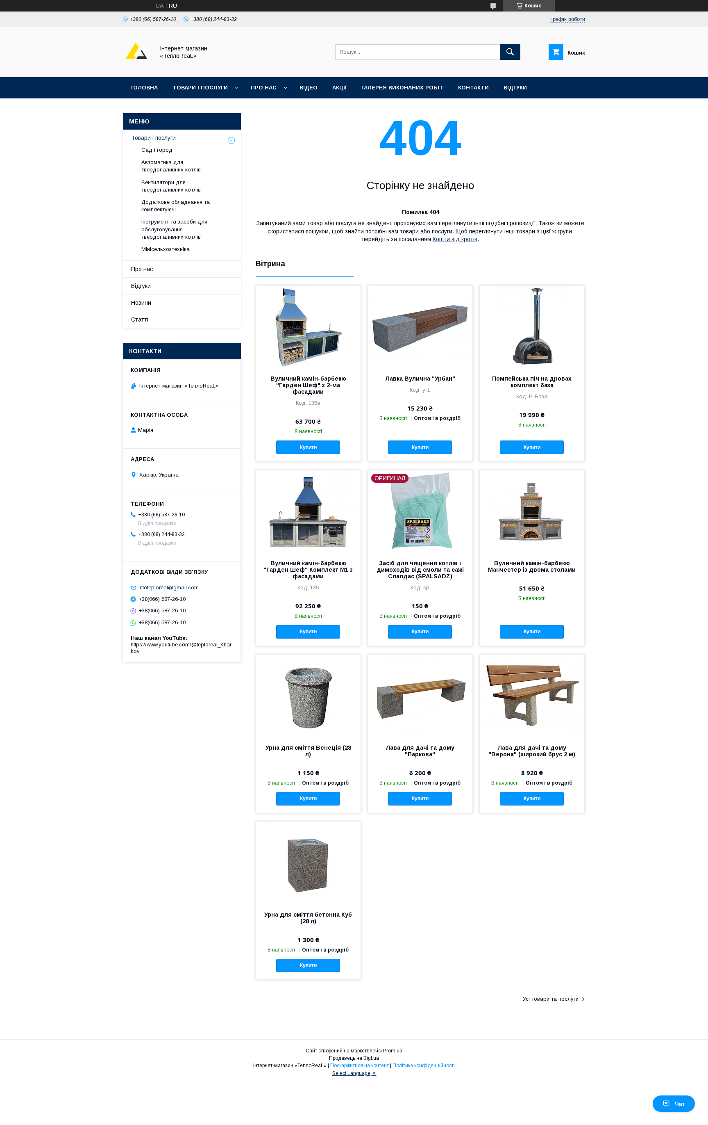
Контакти (473, 87)
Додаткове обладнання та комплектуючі (175, 205)
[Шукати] (510, 52)
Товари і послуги (200, 87)
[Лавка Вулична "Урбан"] (420, 327)
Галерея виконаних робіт (402, 87)
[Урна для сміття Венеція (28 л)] (308, 696)
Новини (141, 302)
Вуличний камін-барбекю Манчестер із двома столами (532, 566)
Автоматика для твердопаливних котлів (171, 166)
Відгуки (515, 87)
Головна (144, 87)
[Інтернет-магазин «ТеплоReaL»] (136, 66)
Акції (339, 87)
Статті (139, 319)
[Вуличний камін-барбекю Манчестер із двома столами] (532, 511)
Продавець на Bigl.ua (354, 1058)
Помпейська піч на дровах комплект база (532, 381)
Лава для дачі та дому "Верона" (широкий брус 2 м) (531, 751)
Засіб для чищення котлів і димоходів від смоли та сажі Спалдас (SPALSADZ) (420, 570)
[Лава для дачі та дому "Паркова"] (420, 696)
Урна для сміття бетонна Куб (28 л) (308, 917)
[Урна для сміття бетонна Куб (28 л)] (308, 863)
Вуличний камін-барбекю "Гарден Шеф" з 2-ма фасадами (308, 385)
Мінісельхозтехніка (165, 249)
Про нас (264, 87)
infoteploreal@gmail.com (168, 587)
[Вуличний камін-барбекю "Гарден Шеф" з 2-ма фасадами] (308, 327)
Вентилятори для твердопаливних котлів (171, 186)
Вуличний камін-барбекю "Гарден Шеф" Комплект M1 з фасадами (308, 570)
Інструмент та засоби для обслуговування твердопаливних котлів (174, 229)
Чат (680, 1103)
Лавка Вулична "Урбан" (420, 378)
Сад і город (156, 150)
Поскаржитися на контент (359, 1065)
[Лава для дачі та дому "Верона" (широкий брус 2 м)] (532, 696)
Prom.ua (392, 1051)
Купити (308, 447)
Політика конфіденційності (424, 1065)
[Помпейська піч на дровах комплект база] (532, 327)
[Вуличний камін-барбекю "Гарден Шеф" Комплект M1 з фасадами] (308, 511)
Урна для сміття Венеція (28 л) (308, 751)
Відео (309, 87)
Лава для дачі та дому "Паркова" (420, 751)
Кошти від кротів (455, 239)
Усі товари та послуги (551, 999)
